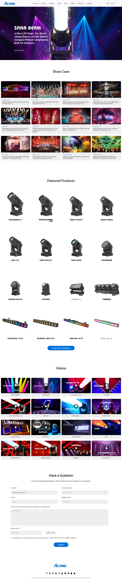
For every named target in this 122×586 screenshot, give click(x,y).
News (66, 3)
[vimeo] (68, 573)
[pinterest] (65, 573)
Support (51, 3)
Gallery (73, 3)
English (112, 3)
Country (14, 488)
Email (13, 497)
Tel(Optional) (66, 497)
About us (36, 3)
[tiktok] (50, 573)
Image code (15, 528)
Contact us (81, 3)
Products (43, 3)
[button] (9, 33)
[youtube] (62, 573)
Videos (59, 3)
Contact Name (66, 488)
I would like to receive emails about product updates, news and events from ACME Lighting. (44, 538)
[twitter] (59, 573)
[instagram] (53, 573)
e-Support (89, 3)
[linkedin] (56, 573)
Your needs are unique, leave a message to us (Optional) (30, 507)
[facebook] (47, 573)
